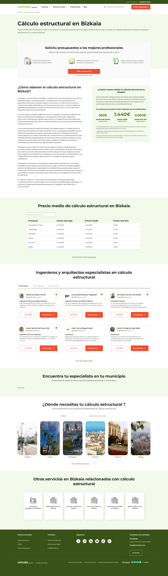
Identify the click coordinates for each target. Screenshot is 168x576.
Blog (85, 7)
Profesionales (75, 7)
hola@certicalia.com (137, 545)
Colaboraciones (53, 548)
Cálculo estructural (29, 12)
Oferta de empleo (53, 544)
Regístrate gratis (144, 2)
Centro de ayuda (24, 548)
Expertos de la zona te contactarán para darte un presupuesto (88, 62)
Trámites (44, 7)
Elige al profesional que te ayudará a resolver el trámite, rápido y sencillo (132, 62)
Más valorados (38, 286)
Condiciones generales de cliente (108, 562)
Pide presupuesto (141, 7)
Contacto (135, 553)
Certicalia (20, 12)
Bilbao (22, 388)
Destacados (23, 286)
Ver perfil (28, 315)
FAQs (19, 544)
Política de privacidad (75, 562)
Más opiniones (53, 286)
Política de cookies (90, 562)
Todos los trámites (54, 540)
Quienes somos (23, 540)
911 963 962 (134, 539)
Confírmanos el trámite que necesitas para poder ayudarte (42, 62)
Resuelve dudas (59, 7)
